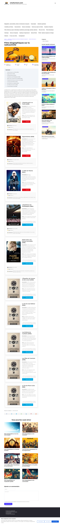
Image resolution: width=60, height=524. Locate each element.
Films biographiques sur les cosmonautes (28, 481)
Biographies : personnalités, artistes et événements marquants (16, 23)
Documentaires (18, 26)
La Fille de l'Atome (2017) (11, 75)
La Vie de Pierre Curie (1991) (12, 86)
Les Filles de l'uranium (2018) (12, 84)
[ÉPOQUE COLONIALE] (49, 118)
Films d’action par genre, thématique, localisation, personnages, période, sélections (20, 29)
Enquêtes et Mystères (48, 26)
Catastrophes (33, 23)
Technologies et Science (9, 60)
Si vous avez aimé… (13, 35)
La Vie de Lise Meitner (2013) (12, 81)
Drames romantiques (26, 26)
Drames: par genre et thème (37, 26)
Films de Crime (42, 29)
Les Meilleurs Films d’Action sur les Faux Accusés (49, 73)
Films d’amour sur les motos (48, 136)
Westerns (6, 35)
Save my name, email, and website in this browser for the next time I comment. (17, 501)
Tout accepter (55, 521)
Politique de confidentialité (10, 510)
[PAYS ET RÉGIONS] (49, 86)
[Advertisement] (30, 14)
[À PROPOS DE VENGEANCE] (49, 70)
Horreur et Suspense (14, 32)
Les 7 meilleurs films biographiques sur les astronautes (12, 465)
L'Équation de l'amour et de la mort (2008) (15, 80)
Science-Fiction (34, 32)
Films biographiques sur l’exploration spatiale (9, 481)
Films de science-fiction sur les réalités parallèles (48, 57)
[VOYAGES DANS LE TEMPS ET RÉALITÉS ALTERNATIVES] (49, 54)
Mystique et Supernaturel (25, 32)
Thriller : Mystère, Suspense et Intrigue (46, 32)
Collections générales (42, 23)
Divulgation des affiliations (10, 513)
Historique (6, 32)
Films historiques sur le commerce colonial (47, 121)
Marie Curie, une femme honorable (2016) (14, 78)
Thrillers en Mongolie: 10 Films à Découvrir (49, 89)
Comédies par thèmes (8, 26)
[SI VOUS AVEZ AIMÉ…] (49, 102)
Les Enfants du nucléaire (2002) (13, 83)
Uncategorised (22, 35)
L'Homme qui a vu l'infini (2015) (13, 72)
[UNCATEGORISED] (49, 134)
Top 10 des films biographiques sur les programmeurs (29, 450)
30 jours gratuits (29, 224)
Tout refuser (48, 521)
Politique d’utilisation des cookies (11, 511)
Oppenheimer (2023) (11, 73)
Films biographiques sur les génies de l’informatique (29, 465)
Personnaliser (40, 521)
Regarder (27, 121)
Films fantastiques (50, 29)
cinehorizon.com (16, 3)
